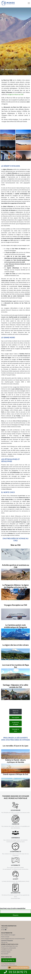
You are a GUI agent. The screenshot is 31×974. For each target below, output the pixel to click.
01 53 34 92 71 (8, 960)
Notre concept (5, 936)
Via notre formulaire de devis (9, 965)
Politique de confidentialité (8, 948)
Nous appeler (15, 717)
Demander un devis (15, 730)
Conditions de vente (6, 950)
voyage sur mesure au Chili (15, 94)
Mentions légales (5, 951)
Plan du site (4, 942)
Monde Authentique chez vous (9, 946)
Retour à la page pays (15, 711)
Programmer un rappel (15, 723)
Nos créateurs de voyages (8, 934)
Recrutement (4, 953)
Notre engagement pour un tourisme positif (13, 938)
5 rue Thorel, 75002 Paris (8, 963)
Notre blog (4, 927)
